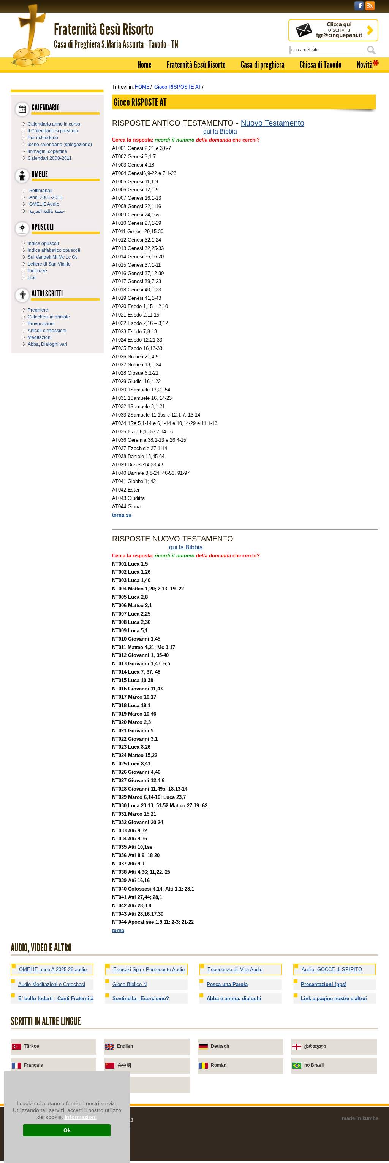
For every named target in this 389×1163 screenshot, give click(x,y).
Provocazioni (41, 323)
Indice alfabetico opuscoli (54, 250)
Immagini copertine (47, 151)
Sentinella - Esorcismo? (140, 998)
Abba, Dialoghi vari (47, 344)
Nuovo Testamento (272, 123)
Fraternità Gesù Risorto (196, 64)
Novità (365, 64)
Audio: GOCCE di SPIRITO (332, 969)
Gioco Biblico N (129, 984)
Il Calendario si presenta (53, 131)
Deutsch (220, 1046)
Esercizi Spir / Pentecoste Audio (149, 969)
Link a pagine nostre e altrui (334, 998)
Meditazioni (40, 337)
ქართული (315, 1046)
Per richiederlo (43, 137)
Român (218, 1065)
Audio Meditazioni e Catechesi (51, 984)
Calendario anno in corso (54, 124)
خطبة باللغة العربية (47, 211)
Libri (32, 277)
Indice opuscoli (43, 243)
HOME (142, 87)
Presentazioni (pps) (323, 984)
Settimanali (40, 190)
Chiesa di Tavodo (321, 64)
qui (207, 131)
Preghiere (38, 310)
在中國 (124, 1065)
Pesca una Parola (227, 984)
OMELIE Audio (44, 204)
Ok (67, 1130)
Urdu (122, 1084)
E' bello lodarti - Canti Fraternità (55, 998)
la (216, 131)
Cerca (372, 50)
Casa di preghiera (263, 64)
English (125, 1046)
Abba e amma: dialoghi (234, 998)
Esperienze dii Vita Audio (234, 969)
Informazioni (81, 1117)
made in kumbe (360, 1118)
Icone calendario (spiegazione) (60, 144)
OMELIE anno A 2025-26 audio (53, 969)
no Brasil (314, 1065)
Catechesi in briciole (49, 317)
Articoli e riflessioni (47, 330)
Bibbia (228, 131)
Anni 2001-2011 (45, 197)
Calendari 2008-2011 (50, 158)
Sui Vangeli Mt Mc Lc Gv (52, 257)
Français (33, 1065)
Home (145, 64)
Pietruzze (37, 271)
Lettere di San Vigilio (49, 264)
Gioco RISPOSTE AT (177, 87)
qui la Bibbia (186, 547)
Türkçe (31, 1046)
